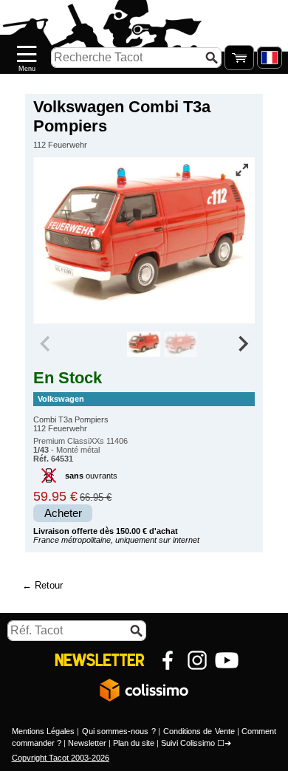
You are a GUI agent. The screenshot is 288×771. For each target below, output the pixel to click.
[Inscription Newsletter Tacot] (100, 660)
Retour (49, 585)
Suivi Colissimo (188, 743)
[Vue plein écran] (242, 170)
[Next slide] (242, 344)
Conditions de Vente (199, 731)
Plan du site (133, 743)
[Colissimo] (144, 690)
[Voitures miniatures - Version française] (269, 57)
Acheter (63, 513)
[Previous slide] (45, 344)
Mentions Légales (43, 731)
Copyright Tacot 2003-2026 (60, 757)
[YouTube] (226, 660)
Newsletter (87, 743)
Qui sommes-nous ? (119, 731)
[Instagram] (197, 660)
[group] (144, 344)
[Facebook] (167, 660)
